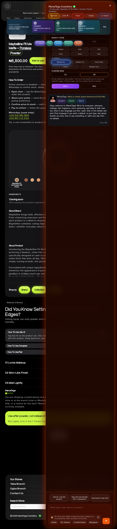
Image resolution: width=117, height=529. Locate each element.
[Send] (106, 521)
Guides (91, 16)
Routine (71, 101)
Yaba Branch (17, 483)
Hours (78, 16)
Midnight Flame (94, 67)
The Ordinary (65, 522)
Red (99, 49)
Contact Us (16, 493)
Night (80, 49)
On (65, 75)
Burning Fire (61, 62)
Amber (80, 54)
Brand (24, 289)
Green (61, 54)
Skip (104, 27)
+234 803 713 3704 (19, 118)
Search (81, 101)
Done (65, 86)
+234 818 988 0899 (19, 115)
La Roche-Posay (79, 522)
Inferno (65, 67)
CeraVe (54, 522)
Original (60, 49)
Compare (61, 101)
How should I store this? (100, 498)
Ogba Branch (18, 488)
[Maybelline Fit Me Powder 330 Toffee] (38, 180)
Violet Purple (99, 62)
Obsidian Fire (80, 62)
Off (94, 75)
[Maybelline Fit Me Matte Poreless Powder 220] (32, 180)
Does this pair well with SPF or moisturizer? (80, 498)
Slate (99, 54)
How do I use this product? (59, 498)
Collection (39, 289)
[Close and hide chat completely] (110, 5)
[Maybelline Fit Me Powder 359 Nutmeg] (26, 180)
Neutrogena (93, 522)
